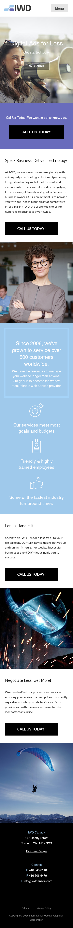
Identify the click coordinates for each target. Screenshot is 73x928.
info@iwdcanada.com (38, 881)
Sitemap (26, 908)
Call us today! (36, 132)
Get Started (36, 65)
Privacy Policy (43, 908)
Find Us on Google (36, 851)
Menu (59, 8)
